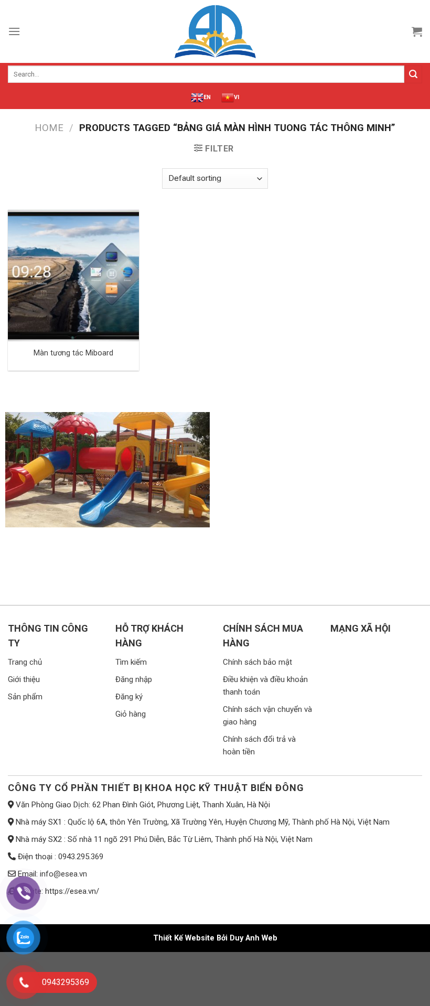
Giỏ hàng (130, 714)
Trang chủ (25, 662)
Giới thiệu (24, 679)
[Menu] (14, 31)
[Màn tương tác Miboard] (73, 275)
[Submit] (413, 74)
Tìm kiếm (131, 662)
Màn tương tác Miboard (73, 353)
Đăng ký (129, 696)
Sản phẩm (25, 696)
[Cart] (417, 31)
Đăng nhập (133, 679)
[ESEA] (215, 31)
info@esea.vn (63, 874)
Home (49, 127)
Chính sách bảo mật (257, 662)
